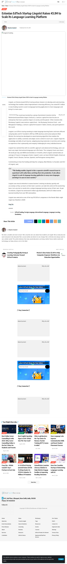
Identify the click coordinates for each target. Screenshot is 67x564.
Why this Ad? (62, 114)
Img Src (11, 204)
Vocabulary (18, 214)
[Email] (25, 21)
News (4, 9)
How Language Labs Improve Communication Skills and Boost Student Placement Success (57, 440)
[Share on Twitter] (11, 21)
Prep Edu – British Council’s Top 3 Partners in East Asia (8, 467)
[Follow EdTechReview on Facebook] (19, 314)
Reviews (21, 433)
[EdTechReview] (15, 2)
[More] (30, 21)
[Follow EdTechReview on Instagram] (33, 314)
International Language (42, 212)
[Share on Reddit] (19, 21)
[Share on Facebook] (8, 21)
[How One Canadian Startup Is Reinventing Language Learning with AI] (58, 458)
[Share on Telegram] (22, 21)
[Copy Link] (27, 21)
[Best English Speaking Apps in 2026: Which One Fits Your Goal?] (25, 429)
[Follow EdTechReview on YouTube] (29, 314)
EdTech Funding (19, 212)
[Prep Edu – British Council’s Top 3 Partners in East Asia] (9, 458)
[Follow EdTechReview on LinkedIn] (38, 314)
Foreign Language (29, 212)
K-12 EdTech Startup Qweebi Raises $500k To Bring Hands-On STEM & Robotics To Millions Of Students (25, 469)
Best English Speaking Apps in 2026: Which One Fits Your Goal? (25, 438)
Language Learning (54, 212)
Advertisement (12, 114)
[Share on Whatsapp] (14, 21)
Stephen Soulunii (12, 28)
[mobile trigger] (3, 2)
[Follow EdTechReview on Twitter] (24, 314)
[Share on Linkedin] (17, 21)
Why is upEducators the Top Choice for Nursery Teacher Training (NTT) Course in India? (41, 440)
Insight (54, 433)
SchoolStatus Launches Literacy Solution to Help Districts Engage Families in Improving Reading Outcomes (41, 469)
